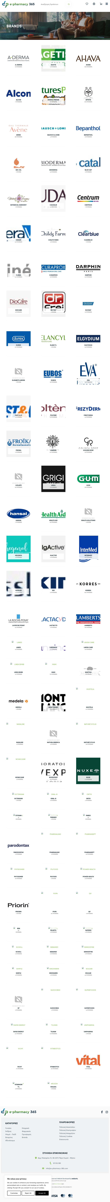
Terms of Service (57, 1183)
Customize (14, 1193)
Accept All (42, 1193)
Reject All (28, 1193)
